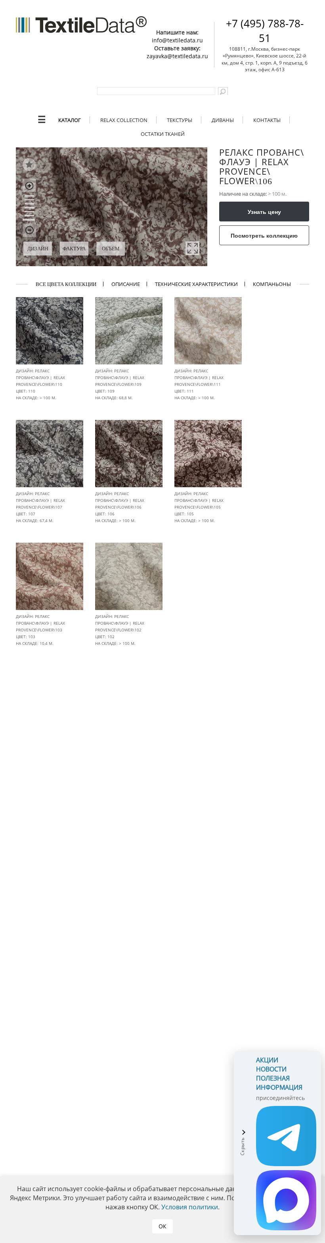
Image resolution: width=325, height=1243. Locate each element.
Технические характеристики (196, 284)
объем (111, 249)
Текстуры (179, 120)
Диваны (223, 120)
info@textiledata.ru (177, 40)
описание (125, 284)
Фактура (74, 249)
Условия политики (189, 1207)
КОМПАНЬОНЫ (272, 284)
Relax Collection (123, 120)
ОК (162, 1226)
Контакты (267, 120)
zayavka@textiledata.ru (177, 56)
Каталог (69, 120)
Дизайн (37, 249)
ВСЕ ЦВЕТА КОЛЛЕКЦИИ (66, 284)
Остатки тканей (163, 133)
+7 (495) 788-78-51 (265, 30)
